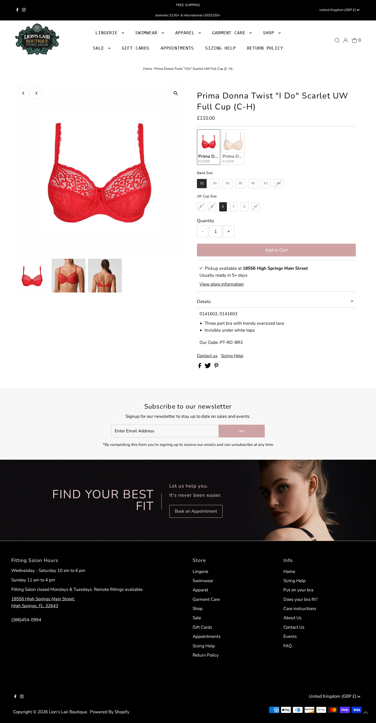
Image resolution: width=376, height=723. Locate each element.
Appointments (206, 636)
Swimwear (203, 581)
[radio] (208, 147)
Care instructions (299, 609)
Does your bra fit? (300, 599)
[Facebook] (17, 10)
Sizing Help (232, 356)
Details (204, 301)
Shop (270, 32)
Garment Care (206, 599)
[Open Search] (337, 40)
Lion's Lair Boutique (68, 712)
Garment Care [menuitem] (230, 32)
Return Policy (206, 655)
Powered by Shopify (109, 712)
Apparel (200, 590)
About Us (292, 618)
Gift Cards (202, 627)
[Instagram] (24, 10)
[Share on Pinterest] (216, 367)
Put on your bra (298, 590)
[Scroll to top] (366, 713)
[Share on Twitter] (208, 367)
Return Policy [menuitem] (265, 48)
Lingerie (200, 571)
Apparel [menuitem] (186, 32)
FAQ (287, 646)
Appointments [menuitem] (177, 48)
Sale (197, 618)
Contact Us (293, 627)
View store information (222, 284)
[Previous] (23, 93)
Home (147, 68)
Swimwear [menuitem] (147, 32)
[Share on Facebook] (200, 367)
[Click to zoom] (176, 93)
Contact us (207, 356)
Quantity (205, 221)
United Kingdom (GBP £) (338, 10)
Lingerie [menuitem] (107, 32)
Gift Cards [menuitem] (136, 48)
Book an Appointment (196, 511)
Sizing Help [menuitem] (220, 48)
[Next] (36, 93)
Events (290, 636)
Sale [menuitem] (100, 48)
